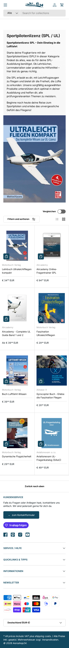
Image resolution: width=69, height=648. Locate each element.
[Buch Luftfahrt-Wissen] (17, 370)
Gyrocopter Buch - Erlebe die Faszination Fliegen (50, 396)
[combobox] (34, 13)
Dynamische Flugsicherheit (16, 456)
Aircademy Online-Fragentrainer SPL (47, 271)
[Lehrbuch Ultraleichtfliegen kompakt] (17, 246)
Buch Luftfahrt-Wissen (14, 394)
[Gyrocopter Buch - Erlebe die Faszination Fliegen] (52, 370)
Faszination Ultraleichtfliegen (46, 333)
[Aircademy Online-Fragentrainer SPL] (52, 246)
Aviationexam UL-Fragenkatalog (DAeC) (49, 458)
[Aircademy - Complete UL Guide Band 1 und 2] (17, 308)
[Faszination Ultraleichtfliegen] (52, 308)
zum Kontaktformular (23, 515)
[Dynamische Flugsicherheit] (17, 433)
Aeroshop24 (19, 643)
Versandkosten (50, 639)
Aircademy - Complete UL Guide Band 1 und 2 (16, 333)
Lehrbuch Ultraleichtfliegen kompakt (16, 271)
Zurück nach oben (34, 486)
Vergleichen (49, 211)
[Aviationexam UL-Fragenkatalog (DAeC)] (52, 433)
